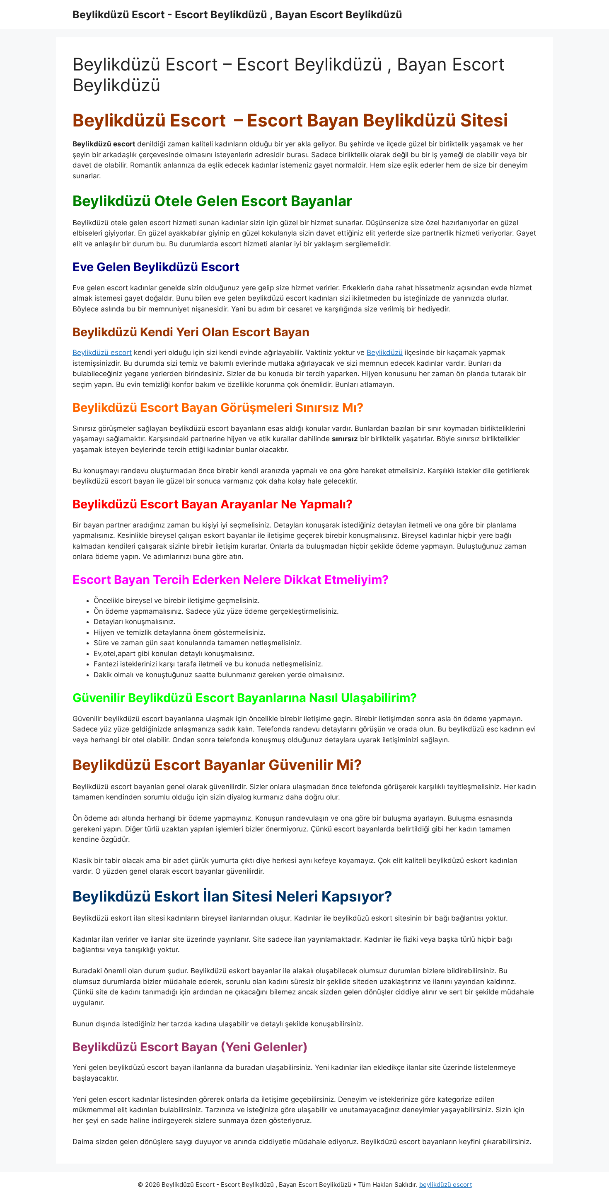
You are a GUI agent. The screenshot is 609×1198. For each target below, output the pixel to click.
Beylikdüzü (385, 352)
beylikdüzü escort (445, 1184)
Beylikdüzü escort (102, 352)
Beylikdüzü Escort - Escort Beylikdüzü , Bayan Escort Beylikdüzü (237, 14)
